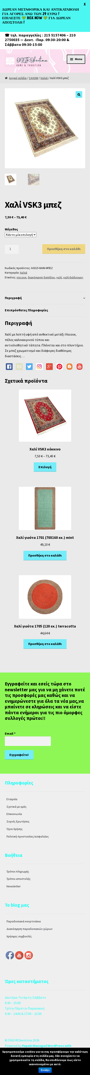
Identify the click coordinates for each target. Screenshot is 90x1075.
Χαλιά (44, 78)
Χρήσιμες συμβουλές (19, 936)
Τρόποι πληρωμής (17, 871)
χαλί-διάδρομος (73, 277)
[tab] (45, 298)
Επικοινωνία (14, 814)
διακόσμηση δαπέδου (41, 277)
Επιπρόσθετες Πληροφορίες (26, 310)
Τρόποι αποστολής (18, 879)
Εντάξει (45, 1070)
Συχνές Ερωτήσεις (18, 821)
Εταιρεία (11, 799)
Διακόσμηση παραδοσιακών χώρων (29, 929)
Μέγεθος (11, 229)
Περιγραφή (13, 298)
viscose (21, 277)
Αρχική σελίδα (18, 78)
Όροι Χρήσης (14, 829)
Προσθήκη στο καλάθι (64, 249)
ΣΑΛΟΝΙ (33, 78)
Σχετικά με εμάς (16, 806)
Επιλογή (45, 467)
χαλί (59, 277)
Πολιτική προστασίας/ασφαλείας (27, 836)
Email (10, 733)
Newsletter (13, 886)
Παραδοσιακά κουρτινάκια (23, 921)
